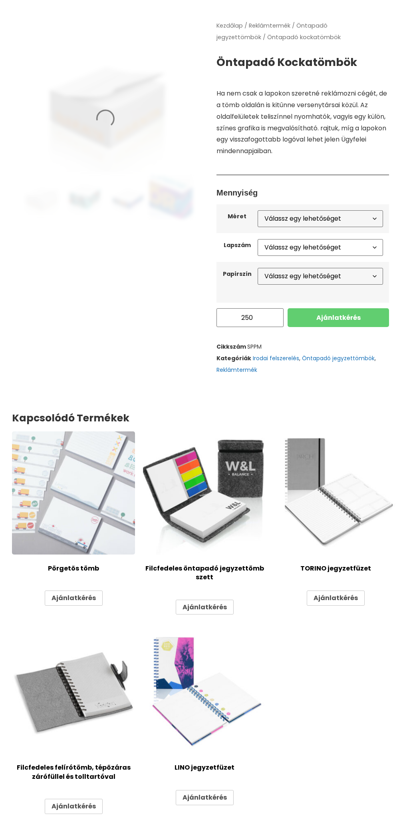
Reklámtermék (269, 26)
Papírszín (237, 274)
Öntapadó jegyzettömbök (338, 358)
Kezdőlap (229, 26)
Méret (237, 216)
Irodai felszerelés (276, 358)
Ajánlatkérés (338, 317)
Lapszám (237, 245)
